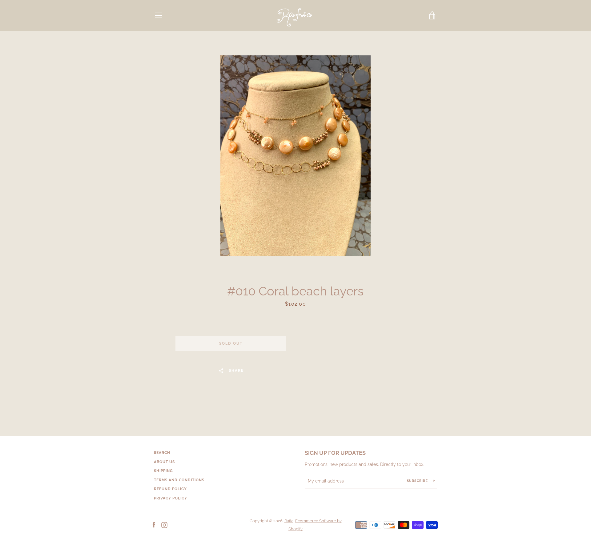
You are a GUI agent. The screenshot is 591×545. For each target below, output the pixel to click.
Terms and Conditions (179, 480)
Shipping (163, 471)
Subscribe (418, 481)
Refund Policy (170, 489)
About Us (164, 462)
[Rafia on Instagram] (164, 524)
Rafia (288, 521)
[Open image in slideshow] (295, 155)
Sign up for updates (335, 453)
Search (162, 453)
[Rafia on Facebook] (154, 524)
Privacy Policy (170, 498)
